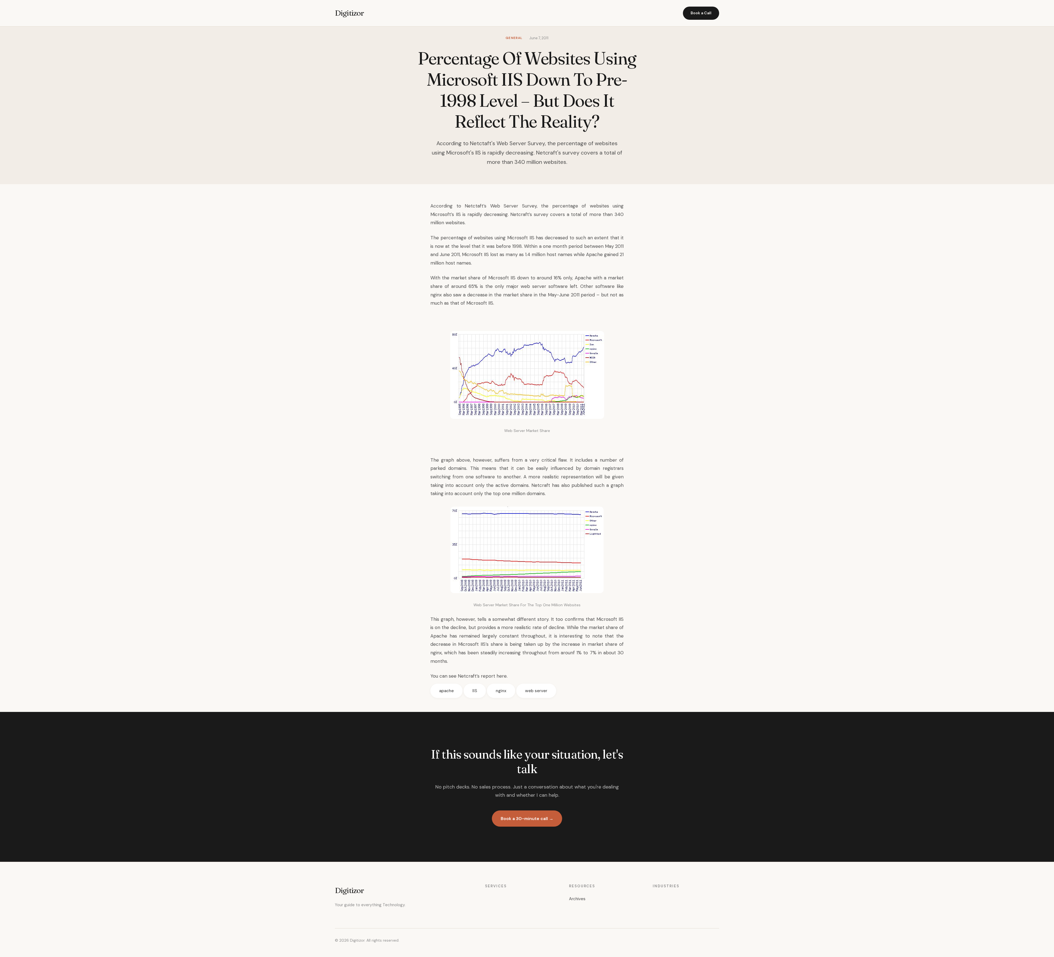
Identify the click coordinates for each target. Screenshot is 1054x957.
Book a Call (701, 12)
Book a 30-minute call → (527, 818)
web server (536, 691)
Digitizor (349, 13)
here (502, 676)
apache (446, 691)
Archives (577, 899)
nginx (501, 691)
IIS (474, 691)
